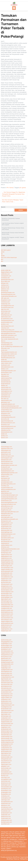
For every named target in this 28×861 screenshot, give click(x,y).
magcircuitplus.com (7, 621)
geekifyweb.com (6, 658)
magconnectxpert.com (7, 705)
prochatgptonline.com (7, 305)
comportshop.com (6, 409)
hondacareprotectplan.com (9, 497)
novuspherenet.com (7, 801)
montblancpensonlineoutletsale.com (11, 331)
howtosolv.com (5, 365)
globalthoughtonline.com (8, 484)
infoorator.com (5, 348)
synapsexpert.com (6, 813)
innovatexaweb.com (7, 651)
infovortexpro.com (6, 619)
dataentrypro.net (6, 454)
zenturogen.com (6, 785)
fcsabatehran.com (6, 524)
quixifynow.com (5, 762)
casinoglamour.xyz (6, 391)
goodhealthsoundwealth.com (9, 519)
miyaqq (3, 848)
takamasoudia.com (6, 530)
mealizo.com (5, 476)
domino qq (15, 846)
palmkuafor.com (6, 452)
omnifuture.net (5, 277)
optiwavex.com (5, 805)
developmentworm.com (8, 422)
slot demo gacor (6, 250)
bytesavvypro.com (6, 595)
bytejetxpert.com (6, 627)
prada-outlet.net (5, 270)
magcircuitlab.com (6, 697)
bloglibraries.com (6, 510)
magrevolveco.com (6, 616)
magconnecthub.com (7, 740)
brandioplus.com (6, 788)
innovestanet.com (6, 772)
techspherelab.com (6, 733)
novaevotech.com (6, 692)
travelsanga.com (6, 415)
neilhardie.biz (5, 376)
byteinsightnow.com (7, 612)
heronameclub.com (6, 541)
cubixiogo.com (5, 799)
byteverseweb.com (6, 738)
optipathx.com (5, 766)
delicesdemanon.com (7, 367)
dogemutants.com (6, 526)
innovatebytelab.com (7, 664)
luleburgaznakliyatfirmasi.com (10, 511)
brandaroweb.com (6, 822)
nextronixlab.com (6, 768)
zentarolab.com (5, 814)
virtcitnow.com (5, 302)
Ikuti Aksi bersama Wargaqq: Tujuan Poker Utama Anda (12, 200)
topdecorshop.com (6, 411)
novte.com (4, 350)
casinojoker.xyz (5, 395)
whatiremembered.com (8, 337)
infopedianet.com (6, 746)
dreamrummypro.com (7, 456)
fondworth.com (5, 467)
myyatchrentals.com (7, 487)
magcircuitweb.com (7, 569)
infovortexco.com (6, 712)
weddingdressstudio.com (8, 370)
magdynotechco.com (7, 653)
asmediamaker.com (6, 482)
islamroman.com (6, 316)
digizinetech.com (6, 599)
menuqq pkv (4, 832)
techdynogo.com (6, 552)
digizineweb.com (6, 679)
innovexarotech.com (7, 617)
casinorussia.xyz (6, 387)
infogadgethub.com (7, 641)
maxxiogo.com (5, 777)
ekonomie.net (5, 419)
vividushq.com (5, 796)
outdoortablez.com (6, 545)
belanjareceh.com (6, 459)
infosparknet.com (6, 759)
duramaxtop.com (6, 528)
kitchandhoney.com (6, 361)
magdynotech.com (6, 749)
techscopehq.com (6, 751)
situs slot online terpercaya (9, 257)
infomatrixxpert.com (7, 682)
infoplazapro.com (6, 580)
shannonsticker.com (7, 461)
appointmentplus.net (7, 421)
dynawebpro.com (6, 790)
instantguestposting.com (8, 417)
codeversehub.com (6, 736)
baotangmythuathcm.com (8, 504)
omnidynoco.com (6, 807)
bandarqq (18, 833)
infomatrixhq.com (6, 688)
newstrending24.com (7, 428)
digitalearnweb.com (7, 448)
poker (2, 252)
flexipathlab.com (6, 794)
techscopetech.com (7, 720)
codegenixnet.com (6, 608)
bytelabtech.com (6, 649)
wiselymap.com (5, 303)
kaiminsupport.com (6, 458)
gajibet (8, 848)
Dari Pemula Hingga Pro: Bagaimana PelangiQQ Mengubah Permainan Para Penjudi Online (13, 194)
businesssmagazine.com (8, 294)
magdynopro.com (6, 578)
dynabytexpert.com (6, 773)
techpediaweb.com (6, 573)
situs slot (21, 835)
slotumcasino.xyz (6, 389)
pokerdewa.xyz (5, 396)
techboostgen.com (6, 645)
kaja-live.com (5, 309)
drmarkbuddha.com (7, 344)
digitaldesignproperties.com (9, 472)
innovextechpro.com (7, 567)
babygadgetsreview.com (8, 333)
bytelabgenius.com (6, 575)
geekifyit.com (5, 491)
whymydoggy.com (6, 446)
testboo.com (4, 369)
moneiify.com (5, 485)
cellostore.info (5, 480)
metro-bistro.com (6, 363)
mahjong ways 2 (8, 841)
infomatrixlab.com (6, 734)
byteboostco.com (6, 701)
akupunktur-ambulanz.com (9, 335)
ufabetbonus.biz (5, 430)
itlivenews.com (5, 424)
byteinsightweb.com (7, 560)
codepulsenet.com (6, 747)
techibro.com (5, 324)
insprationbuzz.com (7, 463)
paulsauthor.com (6, 536)
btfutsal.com (4, 283)
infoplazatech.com (6, 660)
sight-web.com (5, 313)
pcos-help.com (5, 281)
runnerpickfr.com (6, 276)
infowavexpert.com (6, 584)
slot (13, 833)
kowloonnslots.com (6, 322)
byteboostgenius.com (7, 742)
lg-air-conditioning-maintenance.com (12, 346)
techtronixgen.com (6, 565)
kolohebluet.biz (5, 380)
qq (2, 253)
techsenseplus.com (6, 590)
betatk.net (4, 434)
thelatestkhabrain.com (7, 471)
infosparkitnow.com (7, 654)
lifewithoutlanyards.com (8, 357)
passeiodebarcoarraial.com (9, 465)
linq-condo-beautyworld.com (9, 339)
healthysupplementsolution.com (10, 549)
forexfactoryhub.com (7, 307)
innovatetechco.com (7, 577)
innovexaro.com (5, 755)
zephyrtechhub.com (7, 809)
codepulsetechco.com (7, 677)
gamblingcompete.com (8, 292)
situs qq (8, 833)
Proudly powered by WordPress (10, 857)
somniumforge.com (6, 508)
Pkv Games (10, 187)
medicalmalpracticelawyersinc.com (11, 408)
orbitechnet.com (6, 803)
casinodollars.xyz (6, 393)
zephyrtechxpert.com (7, 710)
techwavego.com (6, 716)
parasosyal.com (5, 515)
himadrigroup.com (6, 315)
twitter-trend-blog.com (7, 329)
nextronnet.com (5, 781)
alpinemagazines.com (7, 326)
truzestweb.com (5, 811)
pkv (2, 259)
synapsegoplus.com (7, 744)
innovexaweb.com (6, 786)
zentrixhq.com (5, 770)
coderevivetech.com (7, 614)
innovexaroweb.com (7, 723)
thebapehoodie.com (7, 513)
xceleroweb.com (6, 818)
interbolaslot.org (6, 450)
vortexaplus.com (6, 798)
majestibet (22, 846)
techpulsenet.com (6, 708)
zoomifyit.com (5, 824)
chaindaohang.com (6, 343)
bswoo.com (4, 437)
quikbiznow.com (6, 816)
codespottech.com (6, 551)
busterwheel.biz (5, 383)
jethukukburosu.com (7, 506)
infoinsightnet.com (6, 671)
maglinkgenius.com (6, 695)
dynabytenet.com (6, 729)
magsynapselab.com (7, 564)
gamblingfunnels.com (7, 279)
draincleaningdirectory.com (9, 502)
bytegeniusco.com (6, 586)
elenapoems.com (6, 521)
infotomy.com (5, 547)
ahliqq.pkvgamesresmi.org (9, 850)
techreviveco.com (6, 725)
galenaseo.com (5, 402)
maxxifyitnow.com (6, 760)
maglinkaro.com (5, 727)
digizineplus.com (6, 753)
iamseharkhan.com (6, 469)
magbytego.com (6, 667)
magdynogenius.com (7, 562)
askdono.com (5, 289)
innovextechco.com (7, 694)
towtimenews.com (6, 500)
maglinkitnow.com (6, 558)
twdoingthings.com (6, 532)
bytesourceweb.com (7, 610)
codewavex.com (6, 699)
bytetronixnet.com (6, 625)
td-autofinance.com (7, 318)
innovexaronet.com (6, 684)
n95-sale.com (5, 298)
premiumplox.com (6, 372)
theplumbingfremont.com (8, 426)
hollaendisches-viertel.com (9, 354)
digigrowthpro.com (6, 272)
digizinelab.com (5, 714)
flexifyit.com (4, 775)
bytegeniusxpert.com (7, 662)
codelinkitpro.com (6, 643)
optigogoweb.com (6, 820)
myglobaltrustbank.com (8, 404)
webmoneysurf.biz (6, 378)
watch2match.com (6, 400)
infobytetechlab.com (7, 604)
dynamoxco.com (6, 783)
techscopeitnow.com (7, 623)
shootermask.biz (6, 382)
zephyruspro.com (6, 764)
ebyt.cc (3, 341)
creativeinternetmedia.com (9, 296)
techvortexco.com (6, 656)
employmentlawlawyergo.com (10, 406)
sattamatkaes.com (6, 493)
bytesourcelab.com (6, 757)
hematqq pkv (13, 839)
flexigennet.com (5, 539)
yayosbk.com (5, 374)
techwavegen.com (6, 593)
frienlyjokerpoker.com (7, 320)
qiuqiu (3, 255)
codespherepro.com (7, 606)
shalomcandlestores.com (8, 489)
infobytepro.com (6, 666)
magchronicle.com (6, 554)
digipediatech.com (6, 556)
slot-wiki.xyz (4, 398)
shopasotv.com (5, 413)
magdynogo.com (6, 630)
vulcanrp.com (5, 328)
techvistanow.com (6, 686)
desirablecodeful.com (7, 537)
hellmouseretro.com (7, 523)
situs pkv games (14, 832)
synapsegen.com (6, 792)
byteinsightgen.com (7, 597)
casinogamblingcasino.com (9, 498)
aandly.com (4, 435)
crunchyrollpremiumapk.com (9, 495)
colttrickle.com (5, 274)
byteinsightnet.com (6, 675)
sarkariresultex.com (7, 474)
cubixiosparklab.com (7, 690)
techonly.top (4, 290)
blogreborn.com (5, 300)
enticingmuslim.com (7, 517)
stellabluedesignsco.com (8, 534)
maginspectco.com (6, 629)
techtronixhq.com (6, 640)
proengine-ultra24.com (7, 356)
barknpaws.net (5, 478)
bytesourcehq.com (6, 673)
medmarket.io (5, 543)
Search (3, 207)
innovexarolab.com (6, 603)
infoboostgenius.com (7, 591)
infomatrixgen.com (6, 601)
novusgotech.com (6, 779)
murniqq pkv (4, 839)
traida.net (4, 359)
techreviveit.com (6, 582)
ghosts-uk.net (5, 287)
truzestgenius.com (6, 707)
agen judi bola (13, 835)
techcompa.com (5, 311)
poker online (4, 835)
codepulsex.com (6, 718)
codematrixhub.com (7, 588)
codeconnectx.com (6, 681)
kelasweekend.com (6, 432)
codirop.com (5, 285)
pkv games (22, 187)
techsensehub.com (6, 647)
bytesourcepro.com (7, 731)
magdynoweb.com (6, 721)
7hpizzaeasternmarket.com (9, 352)
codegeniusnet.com (7, 669)
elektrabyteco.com (6, 703)
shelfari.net (4, 385)
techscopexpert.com (7, 571)
